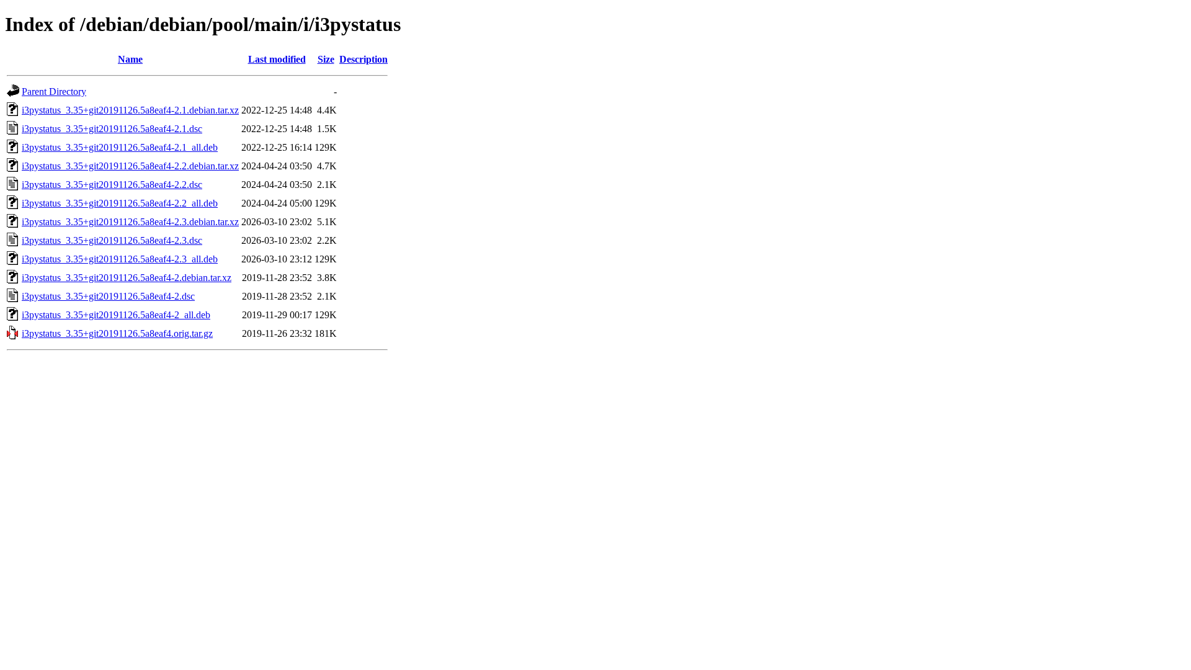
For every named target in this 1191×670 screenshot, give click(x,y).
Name (130, 59)
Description (363, 59)
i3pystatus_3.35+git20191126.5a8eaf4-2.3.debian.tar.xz (130, 222)
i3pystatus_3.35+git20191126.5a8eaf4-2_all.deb (116, 315)
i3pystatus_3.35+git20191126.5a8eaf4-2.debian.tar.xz (126, 277)
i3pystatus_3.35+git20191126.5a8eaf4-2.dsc (108, 296)
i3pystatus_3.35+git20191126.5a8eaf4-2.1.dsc (112, 128)
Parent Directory (54, 91)
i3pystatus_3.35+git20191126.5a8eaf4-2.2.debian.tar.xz (130, 166)
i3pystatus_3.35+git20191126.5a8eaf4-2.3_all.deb (120, 259)
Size (326, 59)
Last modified (277, 59)
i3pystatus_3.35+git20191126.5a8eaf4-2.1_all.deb (120, 147)
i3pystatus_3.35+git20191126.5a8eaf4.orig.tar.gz (117, 333)
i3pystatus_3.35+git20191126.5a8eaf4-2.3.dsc (112, 240)
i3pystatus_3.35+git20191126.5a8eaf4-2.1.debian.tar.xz (130, 110)
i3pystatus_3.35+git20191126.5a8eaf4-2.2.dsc (112, 184)
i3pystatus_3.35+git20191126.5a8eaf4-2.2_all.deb (120, 203)
